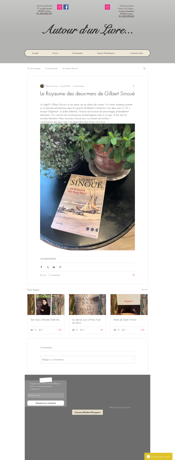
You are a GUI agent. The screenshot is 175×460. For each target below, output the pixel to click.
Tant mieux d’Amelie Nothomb (44, 319)
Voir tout (145, 289)
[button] (144, 68)
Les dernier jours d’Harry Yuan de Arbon (86, 321)
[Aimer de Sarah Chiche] (129, 304)
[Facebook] (65, 7)
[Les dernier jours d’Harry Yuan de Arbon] (87, 304)
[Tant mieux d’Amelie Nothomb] (45, 304)
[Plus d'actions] (133, 85)
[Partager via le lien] (60, 267)
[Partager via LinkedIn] (54, 267)
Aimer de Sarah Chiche (125, 319)
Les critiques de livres (70, 68)
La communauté (51, 68)
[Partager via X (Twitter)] (47, 267)
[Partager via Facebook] (41, 267)
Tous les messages (33, 68)
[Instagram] (59, 7)
